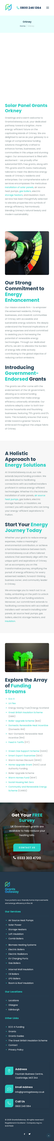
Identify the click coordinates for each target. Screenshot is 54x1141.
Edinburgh (13, 1009)
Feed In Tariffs (16, 742)
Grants (12, 1031)
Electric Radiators (18, 954)
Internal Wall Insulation (20, 969)
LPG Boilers (14, 978)
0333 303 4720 (29, 858)
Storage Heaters (17, 929)
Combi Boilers (15, 938)
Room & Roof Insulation (21, 983)
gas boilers (25, 191)
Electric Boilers (16, 949)
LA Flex (12, 703)
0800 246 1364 (30, 8)
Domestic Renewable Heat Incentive (28, 725)
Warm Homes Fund (18, 777)
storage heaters (14, 195)
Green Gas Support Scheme (23, 751)
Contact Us (27, 847)
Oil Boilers (13, 974)
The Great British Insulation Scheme (27, 1040)
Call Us (20, 1101)
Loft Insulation (16, 934)
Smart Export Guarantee (21, 755)
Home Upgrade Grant (20, 764)
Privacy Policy (15, 1049)
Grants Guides (16, 1036)
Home (22, 26)
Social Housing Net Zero (21, 782)
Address (21, 1069)
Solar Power (14, 924)
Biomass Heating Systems (22, 944)
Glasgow (13, 1005)
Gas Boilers (14, 963)
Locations (13, 1000)
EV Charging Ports (18, 958)
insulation (10, 621)
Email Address (24, 1087)
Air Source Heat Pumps (20, 920)
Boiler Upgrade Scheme (21, 720)
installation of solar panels (19, 187)
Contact (13, 1045)
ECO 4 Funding (16, 1026)
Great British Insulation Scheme (25, 712)
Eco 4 (11, 698)
